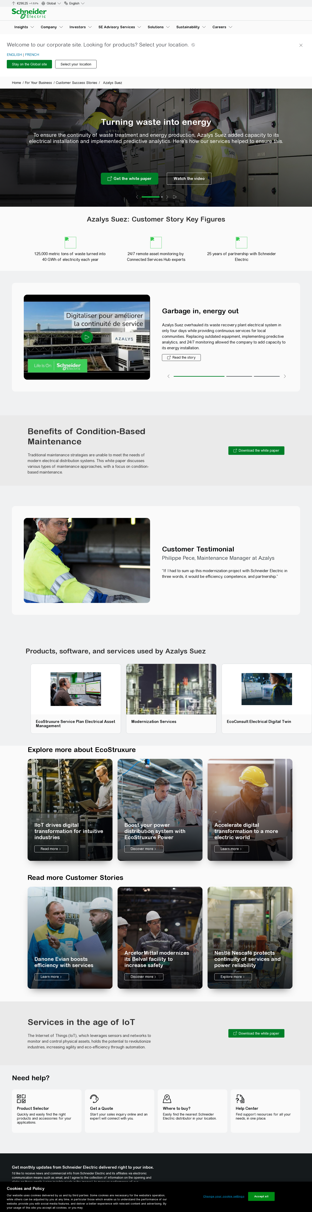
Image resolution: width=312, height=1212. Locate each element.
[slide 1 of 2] (151, 197)
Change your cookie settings (223, 1196)
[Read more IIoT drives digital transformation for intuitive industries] (70, 810)
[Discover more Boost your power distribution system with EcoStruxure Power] (160, 810)
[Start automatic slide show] (175, 197)
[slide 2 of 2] (162, 197)
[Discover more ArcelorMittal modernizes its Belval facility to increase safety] (160, 938)
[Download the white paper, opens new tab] (256, 450)
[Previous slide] (137, 197)
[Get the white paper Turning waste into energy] (129, 179)
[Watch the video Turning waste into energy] (189, 179)
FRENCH (32, 55)
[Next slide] (167, 197)
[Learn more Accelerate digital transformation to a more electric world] (250, 810)
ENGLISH (14, 55)
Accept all (261, 1196)
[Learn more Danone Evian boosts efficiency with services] (70, 938)
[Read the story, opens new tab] (181, 357)
